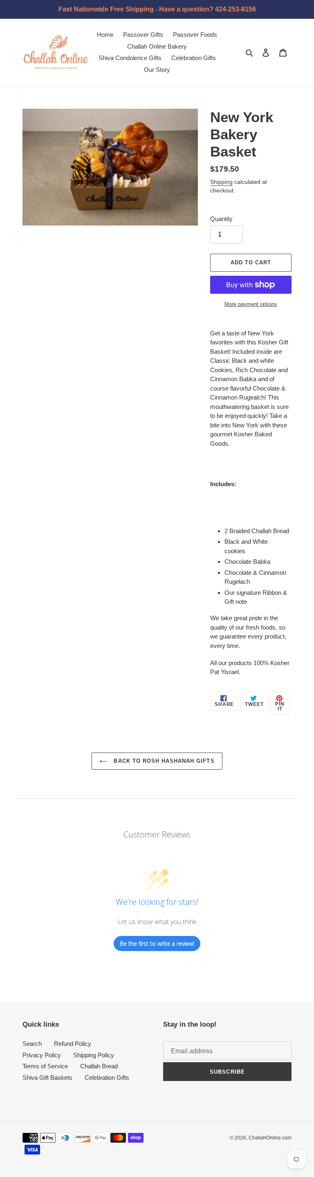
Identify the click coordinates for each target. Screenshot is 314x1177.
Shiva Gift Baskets (47, 1077)
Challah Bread (99, 1066)
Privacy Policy (41, 1055)
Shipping (221, 182)
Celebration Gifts (107, 1077)
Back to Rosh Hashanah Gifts (163, 761)
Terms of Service (45, 1066)
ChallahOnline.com (270, 1138)
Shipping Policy (93, 1055)
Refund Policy (72, 1043)
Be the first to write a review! (157, 943)
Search (32, 1043)
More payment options (250, 304)
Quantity (221, 218)
